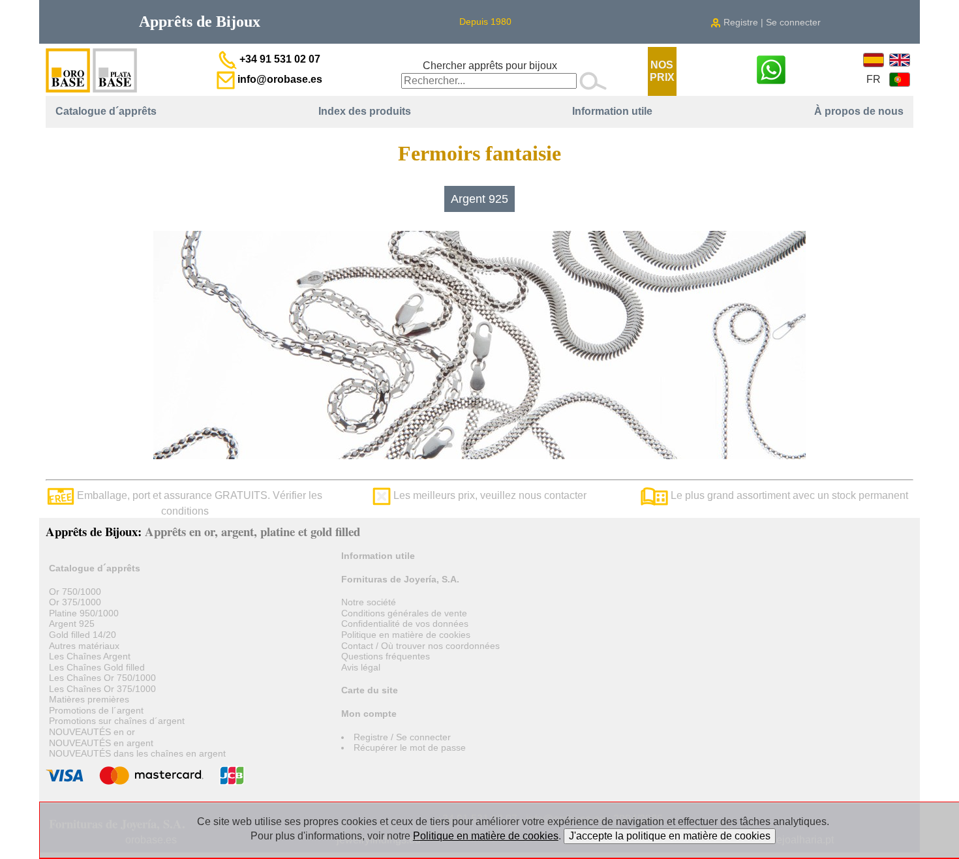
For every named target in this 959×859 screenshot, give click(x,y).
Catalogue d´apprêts (106, 111)
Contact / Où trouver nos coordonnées (420, 645)
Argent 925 (479, 198)
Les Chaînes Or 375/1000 (102, 689)
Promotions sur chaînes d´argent (117, 721)
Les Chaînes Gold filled (97, 667)
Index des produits (364, 111)
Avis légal (360, 667)
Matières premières (89, 699)
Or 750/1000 (75, 591)
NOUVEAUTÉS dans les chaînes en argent (137, 753)
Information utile (612, 111)
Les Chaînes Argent (89, 656)
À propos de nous (859, 111)
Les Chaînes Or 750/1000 (102, 677)
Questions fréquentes (385, 656)
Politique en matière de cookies (405, 634)
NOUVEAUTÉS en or (92, 732)
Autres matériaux (84, 645)
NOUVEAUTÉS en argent (101, 743)
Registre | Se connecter (771, 22)
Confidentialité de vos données (404, 623)
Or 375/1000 (75, 602)
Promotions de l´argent (96, 710)
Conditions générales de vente (404, 613)
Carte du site (369, 690)
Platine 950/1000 (84, 613)
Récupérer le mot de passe (410, 747)
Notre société (368, 602)
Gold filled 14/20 (82, 634)
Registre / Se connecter (402, 737)
